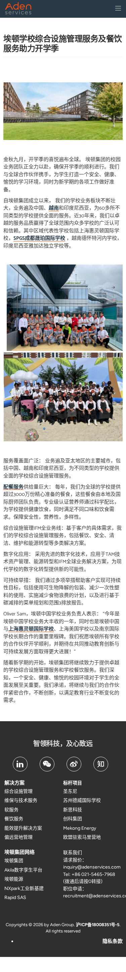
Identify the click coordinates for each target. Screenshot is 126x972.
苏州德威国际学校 (82, 800)
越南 (54, 208)
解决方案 (14, 783)
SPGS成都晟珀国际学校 (39, 238)
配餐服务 (13, 487)
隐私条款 (112, 941)
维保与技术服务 (20, 800)
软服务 (11, 810)
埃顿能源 (13, 879)
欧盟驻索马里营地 (82, 837)
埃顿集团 (13, 861)
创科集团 (72, 819)
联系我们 (72, 852)
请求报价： (75, 860)
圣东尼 (70, 791)
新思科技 (72, 810)
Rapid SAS (15, 897)
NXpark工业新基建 (24, 888)
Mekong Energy (79, 828)
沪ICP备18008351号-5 (98, 924)
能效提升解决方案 (23, 828)
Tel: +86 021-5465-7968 (89, 874)
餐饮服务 (13, 819)
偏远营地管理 (18, 837)
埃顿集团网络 (19, 852)
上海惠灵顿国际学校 (31, 629)
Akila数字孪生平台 (23, 870)
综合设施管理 (18, 791)
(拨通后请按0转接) (82, 881)
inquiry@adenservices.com (92, 867)
